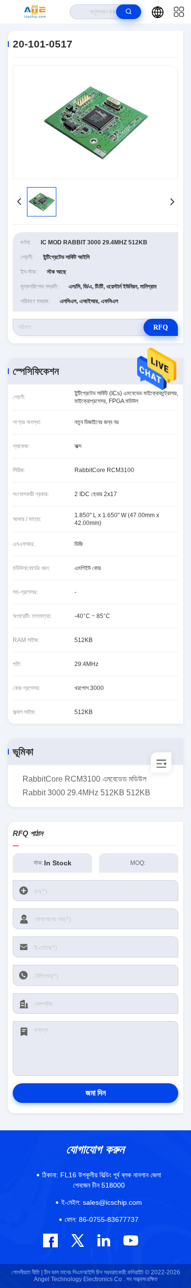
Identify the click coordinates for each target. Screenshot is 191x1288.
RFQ (160, 327)
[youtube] (130, 1240)
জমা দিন (96, 1093)
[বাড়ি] (35, 12)
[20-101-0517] (95, 122)
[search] (128, 11)
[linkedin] (103, 1240)
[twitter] (77, 1240)
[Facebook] (50, 1240)
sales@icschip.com (101, 1202)
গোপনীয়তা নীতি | (27, 1272)
